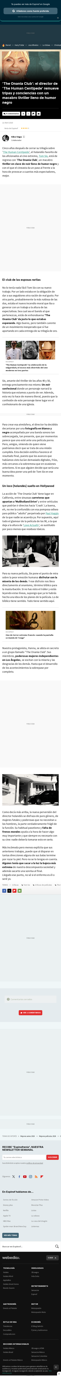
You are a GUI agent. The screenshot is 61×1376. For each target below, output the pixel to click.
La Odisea (46, 45)
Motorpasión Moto (38, 1312)
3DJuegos (35, 1272)
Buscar (57, 1246)
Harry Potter (19, 45)
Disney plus (8, 1205)
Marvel (8, 45)
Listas (33, 1210)
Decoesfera (7, 1330)
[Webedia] (11, 1259)
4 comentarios (12, 113)
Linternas (35, 1226)
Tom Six (43, 156)
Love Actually (31, 525)
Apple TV (6, 1215)
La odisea (35, 1215)
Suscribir (52, 1157)
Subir (50, 1258)
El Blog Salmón (37, 1326)
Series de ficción (10, 1199)
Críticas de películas (43, 885)
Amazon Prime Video (40, 1199)
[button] (17, 136)
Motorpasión (36, 1308)
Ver (32, 1012)
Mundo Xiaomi (8, 1288)
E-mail (39, 114)
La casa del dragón (39, 1221)
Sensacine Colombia (39, 1356)
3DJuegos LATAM (37, 1348)
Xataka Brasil (8, 1352)
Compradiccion (9, 1334)
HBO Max (6, 1221)
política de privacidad (34, 1163)
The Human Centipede (16, 152)
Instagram (30, 1176)
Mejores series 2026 (27, 1136)
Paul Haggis (52, 513)
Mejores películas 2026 (47, 1136)
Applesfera (7, 1280)
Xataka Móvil (8, 1276)
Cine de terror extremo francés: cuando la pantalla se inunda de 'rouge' (29, 636)
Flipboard (33, 114)
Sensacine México (38, 1352)
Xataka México (8, 1348)
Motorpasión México (39, 1360)
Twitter (28, 114)
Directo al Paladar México (13, 1360)
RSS (36, 1176)
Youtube (25, 1176)
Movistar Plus (37, 1205)
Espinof (34, 1294)
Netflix (6, 1210)
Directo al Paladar (10, 1308)
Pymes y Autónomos (39, 1330)
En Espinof (10, 362)
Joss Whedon (33, 45)
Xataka (6, 1272)
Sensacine (35, 1290)
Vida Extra (35, 1276)
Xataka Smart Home (11, 1284)
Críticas (15, 885)
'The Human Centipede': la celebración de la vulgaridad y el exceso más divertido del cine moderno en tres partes (27, 368)
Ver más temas (10, 1235)
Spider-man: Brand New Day (14, 1226)
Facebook (23, 114)
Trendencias (7, 1326)
